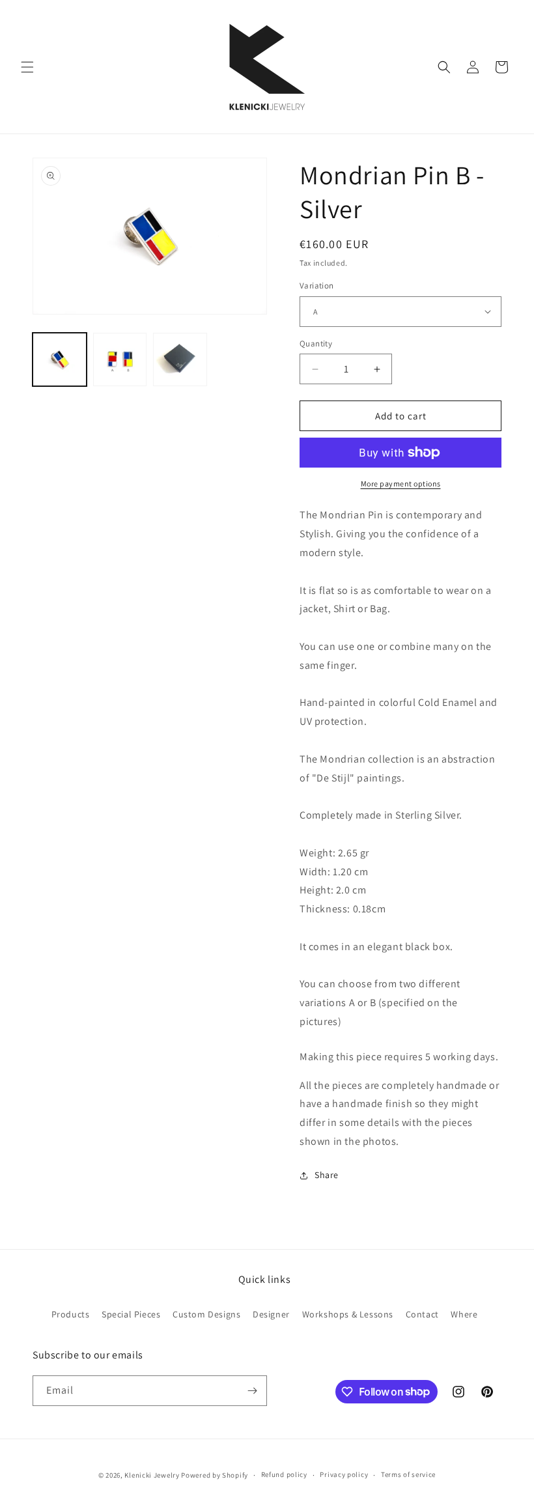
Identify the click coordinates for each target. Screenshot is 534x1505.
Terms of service (408, 1474)
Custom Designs (206, 1314)
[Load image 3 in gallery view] (180, 360)
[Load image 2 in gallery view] (120, 360)
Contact (422, 1314)
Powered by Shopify (214, 1475)
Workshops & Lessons (347, 1314)
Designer (271, 1314)
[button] (27, 67)
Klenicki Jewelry (151, 1475)
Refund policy (284, 1474)
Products (70, 1314)
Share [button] (327, 1175)
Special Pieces (131, 1314)
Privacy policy (344, 1474)
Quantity (316, 343)
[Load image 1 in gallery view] (60, 360)
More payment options (401, 483)
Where (464, 1314)
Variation (317, 285)
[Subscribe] (252, 1390)
